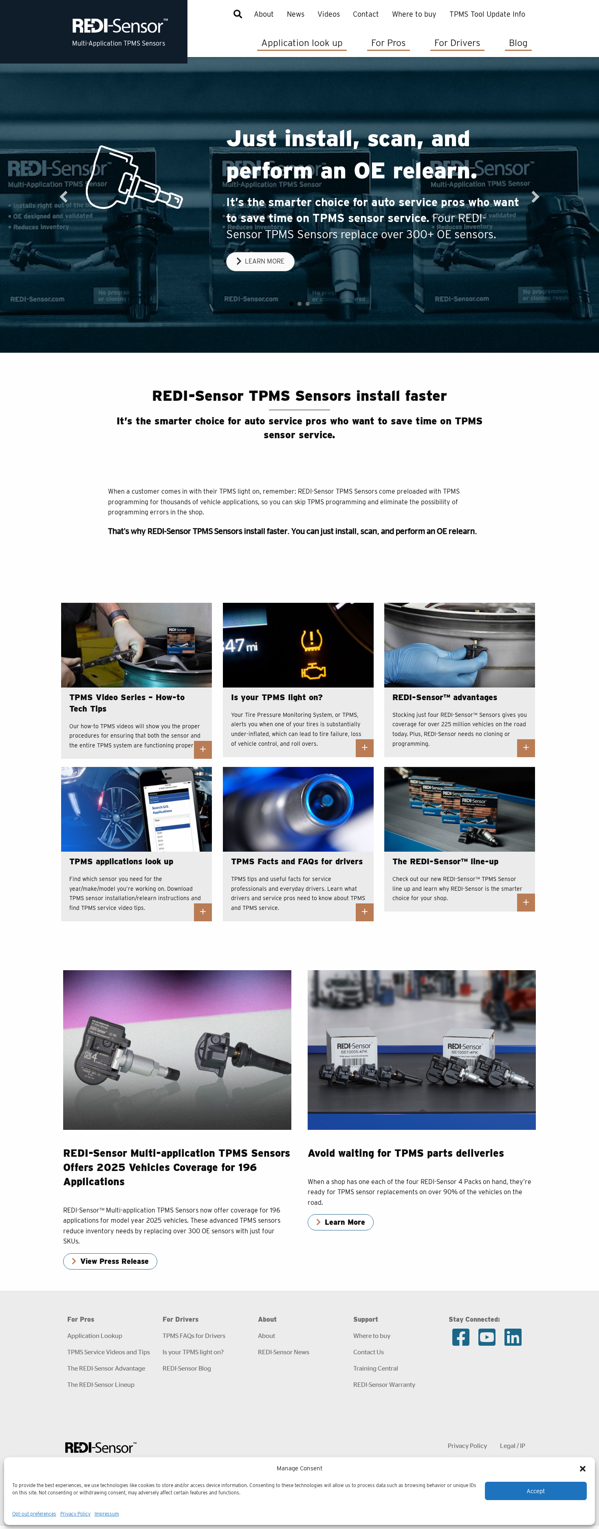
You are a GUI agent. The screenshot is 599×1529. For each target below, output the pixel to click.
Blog (518, 42)
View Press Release (114, 1264)
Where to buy (414, 14)
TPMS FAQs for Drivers (194, 1338)
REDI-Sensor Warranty (384, 1387)
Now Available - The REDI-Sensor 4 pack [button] (299, 307)
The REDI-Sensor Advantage (106, 1371)
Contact (366, 14)
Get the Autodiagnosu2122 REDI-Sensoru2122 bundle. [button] (308, 307)
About (264, 14)
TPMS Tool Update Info (487, 14)
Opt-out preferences (34, 1514)
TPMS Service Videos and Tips (108, 1355)
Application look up (302, 42)
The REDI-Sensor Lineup (100, 1387)
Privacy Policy (75, 1514)
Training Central (375, 1371)
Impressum (107, 1514)
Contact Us (368, 1355)
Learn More (345, 1225)
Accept (535, 1491)
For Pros (388, 42)
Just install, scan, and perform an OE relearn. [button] (291, 307)
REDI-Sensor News (283, 1355)
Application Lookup (94, 1338)
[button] (583, 1469)
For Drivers (457, 42)
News (295, 14)
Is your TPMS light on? (193, 1355)
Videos (328, 14)
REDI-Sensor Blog (187, 1371)
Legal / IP (512, 1448)
